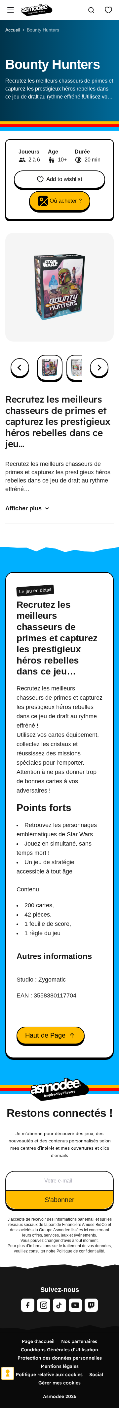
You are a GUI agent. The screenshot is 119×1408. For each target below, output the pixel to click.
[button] (49, 367)
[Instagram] (43, 1305)
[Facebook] (27, 1305)
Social (96, 1374)
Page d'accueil (38, 1341)
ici (86, 1230)
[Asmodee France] (37, 10)
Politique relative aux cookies (49, 1374)
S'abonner (59, 1199)
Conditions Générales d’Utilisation (59, 1350)
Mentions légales (60, 1366)
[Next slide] (99, 367)
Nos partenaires (79, 1341)
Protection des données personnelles (60, 1358)
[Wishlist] (108, 10)
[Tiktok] (59, 1305)
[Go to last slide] (20, 367)
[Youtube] (75, 1305)
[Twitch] (91, 1305)
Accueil (12, 29)
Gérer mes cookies (59, 1383)
